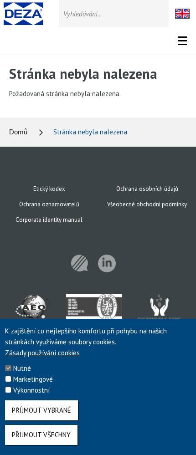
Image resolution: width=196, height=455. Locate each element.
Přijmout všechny (41, 434)
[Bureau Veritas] (94, 310)
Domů (18, 132)
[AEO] (33, 310)
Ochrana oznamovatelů (49, 204)
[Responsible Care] (159, 310)
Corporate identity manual (49, 220)
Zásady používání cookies (42, 352)
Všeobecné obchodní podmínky (147, 204)
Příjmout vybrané (41, 410)
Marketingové (33, 379)
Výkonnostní (31, 390)
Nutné (22, 368)
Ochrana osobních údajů (147, 189)
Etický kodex (49, 189)
